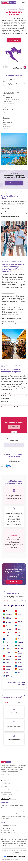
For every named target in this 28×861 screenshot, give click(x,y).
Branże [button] (7, 702)
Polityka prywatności (6, 792)
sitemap (6, 839)
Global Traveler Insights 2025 (19, 841)
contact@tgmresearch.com (9, 825)
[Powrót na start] (8, 2)
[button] (24, 2)
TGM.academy (12, 839)
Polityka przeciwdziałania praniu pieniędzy (9, 789)
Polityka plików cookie (6, 794)
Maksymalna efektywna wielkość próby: (14, 339)
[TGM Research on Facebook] (7, 836)
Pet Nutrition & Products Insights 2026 (14, 845)
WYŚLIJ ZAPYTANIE (14, 581)
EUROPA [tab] (6, 601)
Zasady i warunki (5, 796)
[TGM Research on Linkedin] (2, 836)
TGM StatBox (15, 852)
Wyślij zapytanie (14, 40)
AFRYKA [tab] (15, 601)
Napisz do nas (14, 426)
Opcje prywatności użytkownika (15, 856)
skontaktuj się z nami (13, 314)
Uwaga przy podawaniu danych (11, 859)
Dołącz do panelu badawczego (14, 444)
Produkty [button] (17, 702)
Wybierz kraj (13, 183)
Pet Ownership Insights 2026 (9, 843)
